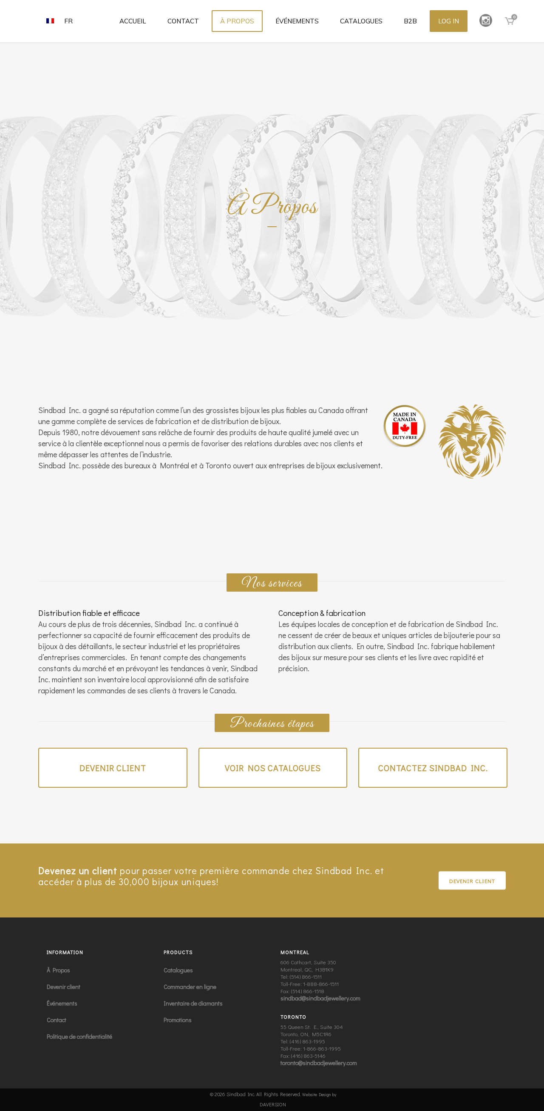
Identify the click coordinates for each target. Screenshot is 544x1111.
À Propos (58, 970)
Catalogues (178, 970)
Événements (62, 1003)
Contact (56, 1020)
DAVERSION (273, 1104)
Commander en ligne (190, 987)
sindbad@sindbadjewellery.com (320, 998)
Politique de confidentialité (79, 1036)
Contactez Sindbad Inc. (433, 767)
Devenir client (112, 767)
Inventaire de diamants (193, 1003)
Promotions (178, 1020)
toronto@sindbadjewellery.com (318, 1063)
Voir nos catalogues (273, 767)
